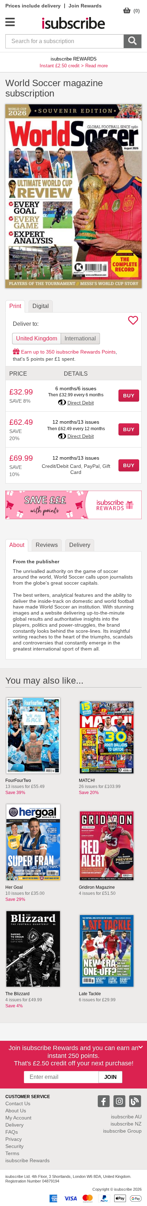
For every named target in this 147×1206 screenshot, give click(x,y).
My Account (18, 1118)
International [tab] (80, 338)
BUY (129, 395)
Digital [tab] (40, 306)
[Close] (140, 1047)
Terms (12, 1153)
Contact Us (17, 1103)
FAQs (11, 1132)
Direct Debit (80, 403)
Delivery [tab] (79, 545)
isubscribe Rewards (27, 1160)
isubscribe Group (122, 1131)
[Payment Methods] (94, 1198)
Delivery (14, 1125)
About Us (15, 1110)
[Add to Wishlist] (133, 322)
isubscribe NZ (126, 1124)
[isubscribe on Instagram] (120, 1100)
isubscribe (126, 1116)
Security (14, 1146)
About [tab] (16, 545)
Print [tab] (15, 306)
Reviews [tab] (47, 545)
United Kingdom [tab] (36, 338)
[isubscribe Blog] (135, 1100)
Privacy (13, 1139)
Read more (96, 65)
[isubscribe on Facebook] (104, 1100)
